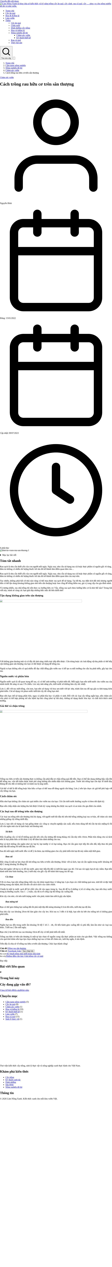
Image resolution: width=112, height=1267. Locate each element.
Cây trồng (9, 1077)
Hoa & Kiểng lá (12, 15)
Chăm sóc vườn (23, 35)
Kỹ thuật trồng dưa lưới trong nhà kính (23, 954)
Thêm (8, 20)
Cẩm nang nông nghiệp (15, 65)
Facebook (12, 951)
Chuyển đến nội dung (9, 1)
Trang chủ (9, 11)
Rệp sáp (16, 990)
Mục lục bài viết (9, 555)
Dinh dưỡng (10, 1082)
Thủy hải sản (16, 42)
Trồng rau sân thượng (17, 948)
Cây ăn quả (10, 13)
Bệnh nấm (24, 990)
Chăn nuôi (15, 25)
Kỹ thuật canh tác (13, 1080)
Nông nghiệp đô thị (19, 33)
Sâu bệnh (9, 1084)
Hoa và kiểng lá (18, 30)
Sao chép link (28, 951)
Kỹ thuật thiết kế (23, 38)
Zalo (19, 951)
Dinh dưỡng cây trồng (20, 28)
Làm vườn (9, 18)
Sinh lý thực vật (12, 1019)
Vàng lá (3, 990)
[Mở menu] (14, 58)
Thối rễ (10, 990)
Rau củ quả (16, 40)
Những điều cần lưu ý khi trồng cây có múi (24, 956)
